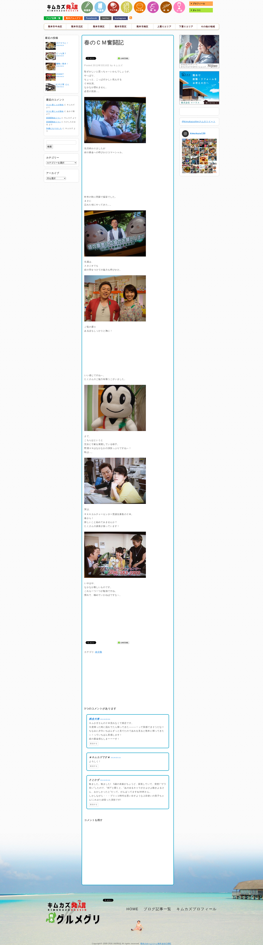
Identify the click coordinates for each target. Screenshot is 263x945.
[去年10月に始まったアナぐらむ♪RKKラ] (203, 169)
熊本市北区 (77, 26)
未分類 (98, 652)
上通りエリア (164, 26)
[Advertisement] (128, 50)
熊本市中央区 (55, 26)
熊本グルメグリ (73, 18)
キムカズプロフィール (196, 909)
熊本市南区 (142, 26)
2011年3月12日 (105, 780)
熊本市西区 (121, 26)
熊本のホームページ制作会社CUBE (155, 944)
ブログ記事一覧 (53, 18)
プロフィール (198, 3)
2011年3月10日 (105, 719)
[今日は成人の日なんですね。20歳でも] (212, 160)
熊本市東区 (99, 26)
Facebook (91, 18)
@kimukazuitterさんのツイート (198, 121)
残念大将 (94, 719)
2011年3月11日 (116, 757)
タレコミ (196, 10)
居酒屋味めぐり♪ (53, 118)
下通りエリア (186, 26)
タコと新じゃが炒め (55, 105)
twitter (105, 18)
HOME (132, 909)
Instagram (120, 18)
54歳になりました (54, 128)
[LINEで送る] (123, 58)
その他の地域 (208, 26)
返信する (93, 743)
